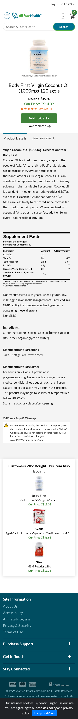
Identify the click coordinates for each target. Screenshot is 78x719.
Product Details (15, 138)
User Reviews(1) (43, 138)
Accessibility (13, 612)
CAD (66, 4)
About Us (10, 606)
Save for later (37, 126)
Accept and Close (44, 713)
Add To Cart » (39, 118)
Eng (53, 4)
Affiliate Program (16, 619)
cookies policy (47, 708)
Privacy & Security (17, 625)
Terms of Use (13, 632)
